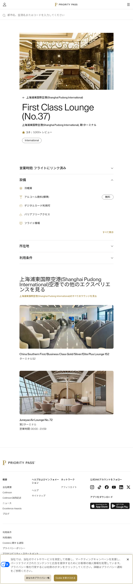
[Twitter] (128, 487)
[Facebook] (107, 487)
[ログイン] (4, 4)
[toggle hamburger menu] (128, 4)
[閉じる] (127, 559)
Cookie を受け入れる (65, 578)
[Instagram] (92, 487)
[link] (99, 506)
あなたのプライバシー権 (37, 578)
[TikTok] (99, 487)
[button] (64, 85)
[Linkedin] (121, 487)
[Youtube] (114, 487)
